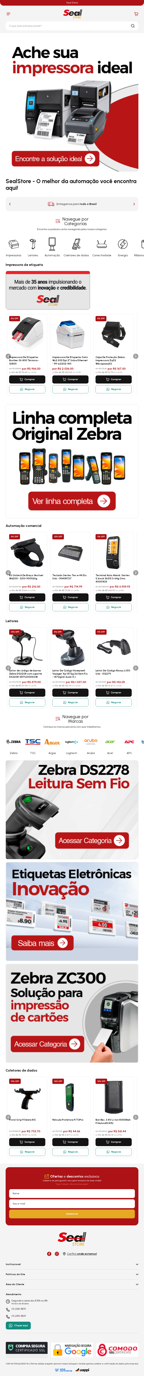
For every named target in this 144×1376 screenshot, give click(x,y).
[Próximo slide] (134, 204)
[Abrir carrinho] (136, 14)
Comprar (29, 379)
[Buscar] (132, 25)
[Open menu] (8, 14)
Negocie (30, 389)
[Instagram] (57, 1254)
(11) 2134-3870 (18, 1309)
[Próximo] (135, 356)
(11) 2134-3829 (18, 1316)
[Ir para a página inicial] (73, 13)
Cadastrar (72, 1213)
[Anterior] (8, 356)
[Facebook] (49, 1254)
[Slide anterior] (10, 204)
